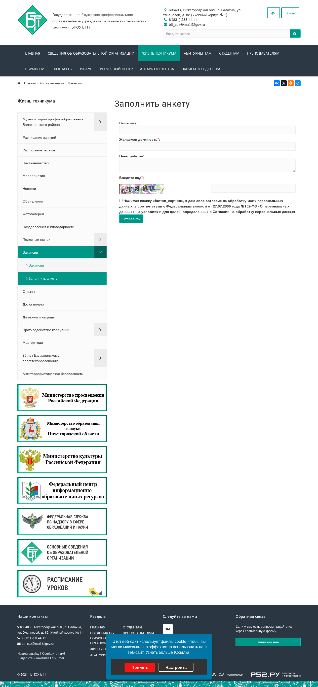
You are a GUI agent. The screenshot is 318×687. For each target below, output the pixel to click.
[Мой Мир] (298, 83)
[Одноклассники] (291, 83)
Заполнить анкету (42, 278)
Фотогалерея (33, 213)
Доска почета (33, 304)
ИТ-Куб (86, 69)
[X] (284, 83)
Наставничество (36, 162)
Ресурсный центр (116, 69)
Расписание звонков (39, 149)
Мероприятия (34, 175)
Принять (140, 667)
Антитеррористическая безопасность (53, 373)
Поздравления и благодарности (48, 226)
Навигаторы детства (200, 69)
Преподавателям (263, 53)
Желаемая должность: (139, 139)
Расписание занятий (39, 137)
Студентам (229, 53)
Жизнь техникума (159, 53)
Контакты (63, 69)
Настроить (176, 667)
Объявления (33, 201)
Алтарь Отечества (157, 69)
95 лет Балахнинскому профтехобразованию (41, 358)
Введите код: (131, 177)
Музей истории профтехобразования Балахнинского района (53, 121)
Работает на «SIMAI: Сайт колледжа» (215, 674)
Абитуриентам (198, 53)
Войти (290, 12)
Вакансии (75, 83)
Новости (29, 188)
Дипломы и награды (39, 316)
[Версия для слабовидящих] (273, 12)
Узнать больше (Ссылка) (168, 652)
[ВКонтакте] (277, 83)
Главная (32, 53)
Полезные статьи (36, 239)
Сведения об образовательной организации (91, 53)
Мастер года (33, 342)
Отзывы (29, 291)
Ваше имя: (129, 122)
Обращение (35, 69)
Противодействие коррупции (46, 329)
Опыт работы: (132, 155)
